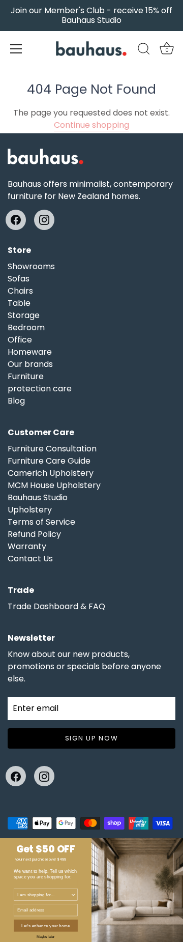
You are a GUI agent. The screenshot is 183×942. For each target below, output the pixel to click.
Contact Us (30, 558)
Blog (16, 401)
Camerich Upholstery (51, 473)
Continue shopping (91, 125)
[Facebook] (16, 219)
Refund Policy (34, 534)
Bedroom (26, 327)
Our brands (30, 364)
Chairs (20, 291)
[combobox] (44, 894)
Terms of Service (41, 522)
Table (19, 303)
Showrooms (31, 266)
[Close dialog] (178, 843)
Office (20, 340)
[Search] (144, 50)
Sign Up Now (91, 738)
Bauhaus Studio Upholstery (38, 504)
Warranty (27, 546)
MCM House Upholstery (54, 485)
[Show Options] (73, 894)
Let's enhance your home (45, 925)
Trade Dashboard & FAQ (56, 606)
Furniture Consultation (52, 448)
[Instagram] (44, 219)
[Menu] (16, 49)
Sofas (18, 278)
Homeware (30, 352)
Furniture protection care (40, 382)
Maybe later (45, 936)
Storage (24, 315)
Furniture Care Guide (49, 461)
